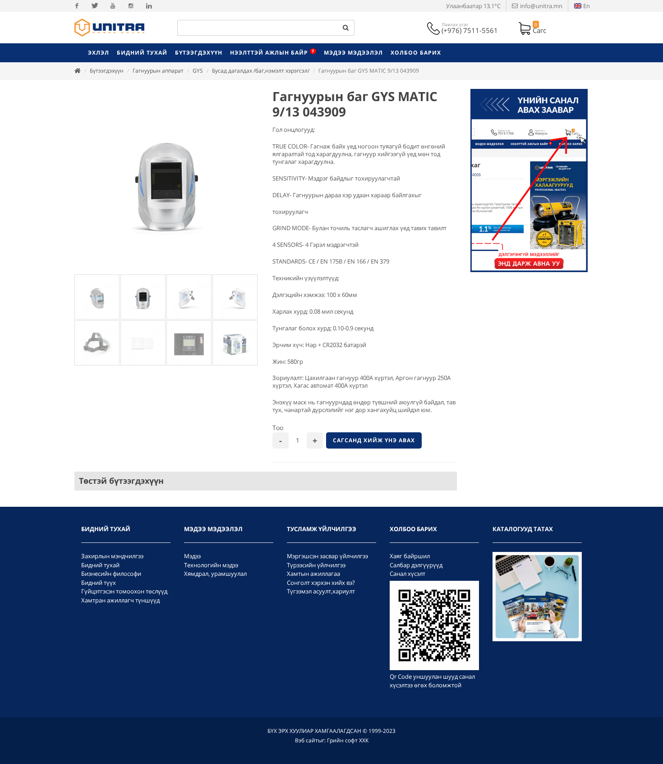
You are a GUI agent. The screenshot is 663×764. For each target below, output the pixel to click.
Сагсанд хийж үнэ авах (374, 440)
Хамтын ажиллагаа (313, 574)
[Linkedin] (149, 6)
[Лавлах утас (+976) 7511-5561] (434, 27)
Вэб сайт (306, 740)
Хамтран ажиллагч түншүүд (120, 600)
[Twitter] (95, 6)
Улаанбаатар (473, 6)
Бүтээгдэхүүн (107, 70)
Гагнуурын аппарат (158, 70)
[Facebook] (77, 6)
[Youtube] (113, 6)
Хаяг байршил (410, 556)
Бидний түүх (98, 583)
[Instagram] (131, 6)
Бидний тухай (100, 565)
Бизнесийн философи (111, 574)
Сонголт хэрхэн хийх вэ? (321, 583)
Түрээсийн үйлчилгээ (316, 565)
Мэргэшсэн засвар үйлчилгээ (327, 556)
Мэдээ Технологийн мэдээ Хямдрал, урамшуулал (215, 565)
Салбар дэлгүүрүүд (416, 565)
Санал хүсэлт (407, 574)
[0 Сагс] (525, 27)
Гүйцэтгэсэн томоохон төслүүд (124, 591)
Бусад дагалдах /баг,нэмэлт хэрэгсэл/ (260, 70)
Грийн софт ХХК (347, 740)
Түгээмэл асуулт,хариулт (321, 591)
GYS (198, 70)
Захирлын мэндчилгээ (112, 556)
